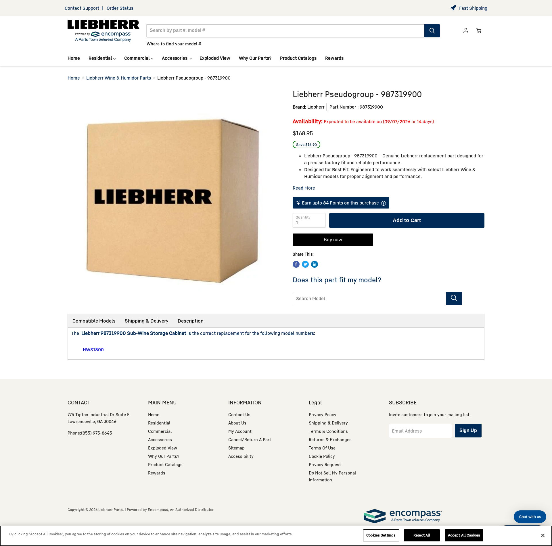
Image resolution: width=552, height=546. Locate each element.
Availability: (308, 121)
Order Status (120, 8)
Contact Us (239, 414)
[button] (530, 516)
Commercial (137, 58)
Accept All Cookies (464, 535)
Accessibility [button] (241, 456)
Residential (101, 58)
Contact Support (82, 8)
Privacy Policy (322, 414)
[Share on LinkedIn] (314, 264)
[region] (276, 536)
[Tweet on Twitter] (305, 264)
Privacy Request (325, 464)
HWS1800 (93, 349)
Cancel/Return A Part (249, 439)
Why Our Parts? (255, 58)
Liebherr (316, 107)
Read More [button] (304, 188)
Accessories (175, 58)
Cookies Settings (381, 535)
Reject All (421, 535)
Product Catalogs (298, 58)
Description (191, 321)
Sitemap (236, 447)
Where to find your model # (174, 43)
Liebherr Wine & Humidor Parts (118, 78)
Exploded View (215, 58)
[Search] (432, 30)
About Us (237, 422)
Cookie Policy (322, 456)
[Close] (542, 535)
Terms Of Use (322, 447)
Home (74, 58)
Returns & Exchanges (330, 439)
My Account (240, 431)
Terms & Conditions (328, 431)
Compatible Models (94, 321)
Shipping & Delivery (146, 321)
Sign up (468, 430)
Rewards (334, 58)
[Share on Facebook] (296, 264)
